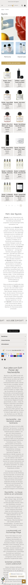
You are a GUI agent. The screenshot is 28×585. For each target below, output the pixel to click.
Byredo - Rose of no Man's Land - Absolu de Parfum (7, 126)
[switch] (3, 583)
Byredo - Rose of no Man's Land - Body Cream (20, 149)
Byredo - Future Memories (7, 81)
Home (2, 9)
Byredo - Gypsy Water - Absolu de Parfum (7, 103)
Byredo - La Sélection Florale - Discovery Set (20, 171)
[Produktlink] (7, 77)
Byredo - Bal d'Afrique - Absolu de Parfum (19, 125)
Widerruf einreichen (13, 331)
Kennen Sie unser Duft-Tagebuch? (13, 1)
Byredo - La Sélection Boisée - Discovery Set (7, 195)
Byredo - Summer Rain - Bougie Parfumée (19, 195)
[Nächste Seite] (20, 205)
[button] (2, 5)
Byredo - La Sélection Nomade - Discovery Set (7, 172)
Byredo (7, 84)
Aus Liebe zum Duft (16, 350)
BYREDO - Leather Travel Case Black (19, 81)
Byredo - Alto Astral (19, 102)
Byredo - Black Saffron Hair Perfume (7, 148)
